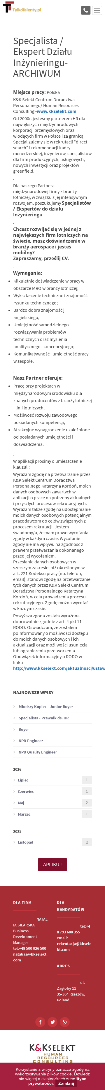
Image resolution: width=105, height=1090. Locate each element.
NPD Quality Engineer (37, 752)
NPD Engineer (30, 740)
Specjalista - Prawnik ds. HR (43, 718)
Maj (53, 802)
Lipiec (53, 780)
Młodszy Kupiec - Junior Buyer (45, 706)
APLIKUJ (52, 864)
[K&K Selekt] (22, 10)
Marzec (53, 814)
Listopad (53, 842)
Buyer (23, 729)
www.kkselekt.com (56, 111)
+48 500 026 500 (32, 948)
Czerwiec (53, 791)
